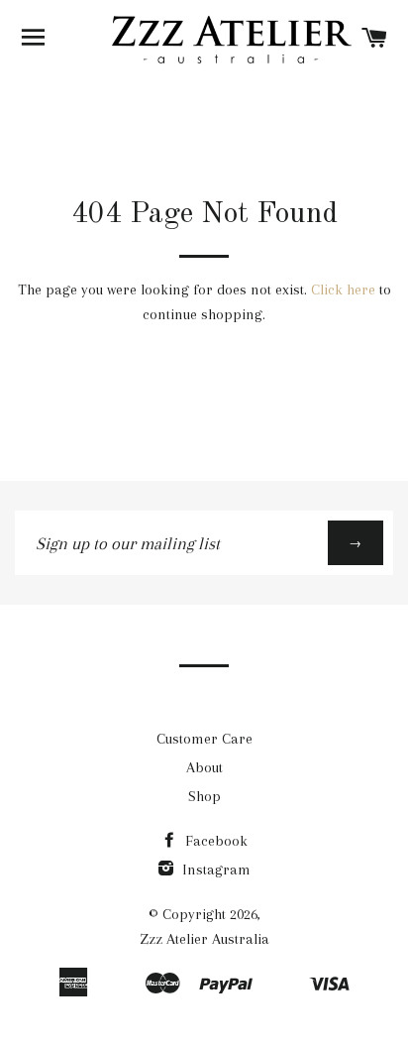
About (204, 767)
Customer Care (204, 739)
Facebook (214, 841)
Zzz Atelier (174, 939)
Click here (343, 289)
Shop (204, 796)
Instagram (214, 869)
